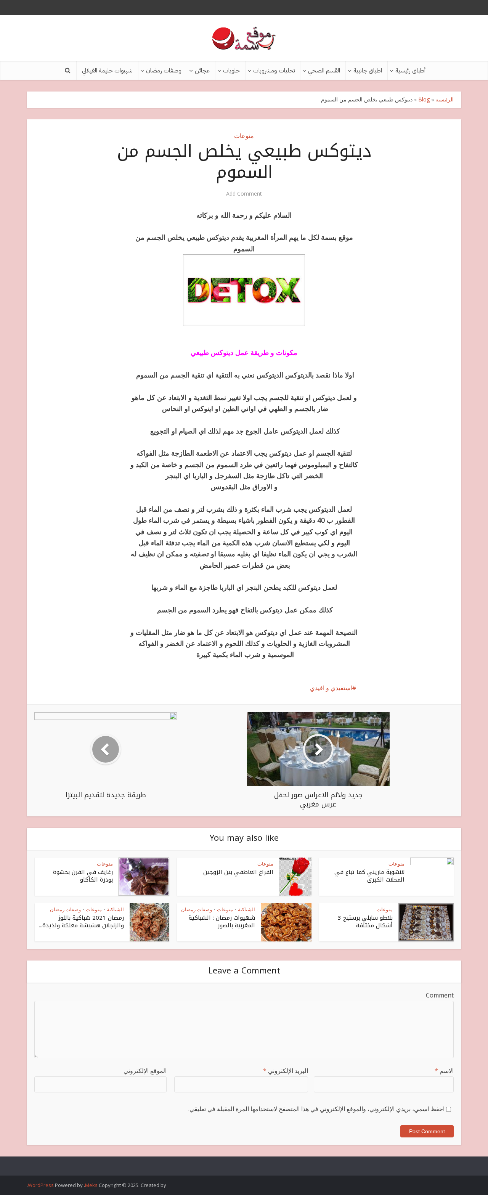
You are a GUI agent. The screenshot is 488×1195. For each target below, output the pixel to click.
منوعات (244, 136)
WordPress (41, 1185)
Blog (424, 99)
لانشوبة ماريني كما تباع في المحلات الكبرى (369, 876)
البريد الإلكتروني (285, 1071)
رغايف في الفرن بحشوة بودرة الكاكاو (83, 876)
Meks (91, 1185)
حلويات (231, 70)
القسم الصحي (324, 70)
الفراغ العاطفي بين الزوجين (238, 872)
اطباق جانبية (367, 70)
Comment (440, 995)
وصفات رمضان (163, 70)
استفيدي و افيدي (331, 688)
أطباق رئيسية (410, 70)
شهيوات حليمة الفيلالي (107, 70)
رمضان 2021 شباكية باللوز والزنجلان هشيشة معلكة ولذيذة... (81, 921)
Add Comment (244, 193)
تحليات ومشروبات (274, 70)
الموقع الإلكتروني (145, 1071)
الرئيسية (444, 99)
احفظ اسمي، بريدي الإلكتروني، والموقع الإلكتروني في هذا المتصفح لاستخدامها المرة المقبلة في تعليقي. (316, 1109)
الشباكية (246, 909)
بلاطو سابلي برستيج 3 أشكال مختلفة (365, 921)
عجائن (202, 70)
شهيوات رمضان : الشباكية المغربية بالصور (222, 921)
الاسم (444, 1071)
